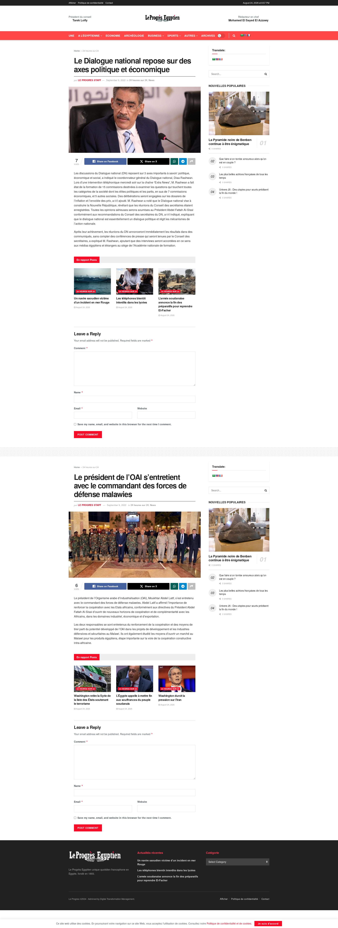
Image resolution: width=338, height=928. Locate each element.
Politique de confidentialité (90, 2)
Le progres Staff (89, 80)
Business (154, 36)
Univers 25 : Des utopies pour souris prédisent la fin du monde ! (243, 191)
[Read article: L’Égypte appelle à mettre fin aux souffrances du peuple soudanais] (134, 679)
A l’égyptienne (89, 36)
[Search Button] (234, 35)
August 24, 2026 (83, 307)
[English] (245, 35)
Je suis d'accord (268, 923)
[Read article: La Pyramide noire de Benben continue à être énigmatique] (239, 113)
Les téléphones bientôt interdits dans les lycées (131, 300)
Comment (81, 348)
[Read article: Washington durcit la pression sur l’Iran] (176, 679)
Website (142, 408)
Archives (208, 36)
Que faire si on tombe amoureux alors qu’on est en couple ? (242, 160)
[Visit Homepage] (162, 18)
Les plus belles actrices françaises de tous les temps (243, 175)
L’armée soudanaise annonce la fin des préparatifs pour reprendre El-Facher (175, 304)
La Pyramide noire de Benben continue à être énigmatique (230, 141)
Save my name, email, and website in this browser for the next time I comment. (124, 424)
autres (189, 36)
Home (77, 50)
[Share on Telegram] (183, 161)
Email (78, 408)
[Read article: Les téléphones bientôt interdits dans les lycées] (134, 281)
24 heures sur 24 (91, 50)
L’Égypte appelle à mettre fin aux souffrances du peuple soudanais (134, 700)
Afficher (72, 2)
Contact (109, 2)
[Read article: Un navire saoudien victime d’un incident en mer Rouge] (92, 281)
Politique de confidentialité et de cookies (229, 923)
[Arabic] (241, 35)
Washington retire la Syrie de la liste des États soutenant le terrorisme (92, 700)
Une (71, 36)
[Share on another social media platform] (191, 161)
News (151, 80)
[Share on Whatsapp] (174, 161)
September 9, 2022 (116, 80)
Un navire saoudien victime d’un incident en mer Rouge (91, 300)
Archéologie (134, 36)
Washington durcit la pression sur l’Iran (171, 698)
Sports (172, 36)
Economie (113, 36)
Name (78, 392)
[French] (249, 35)
